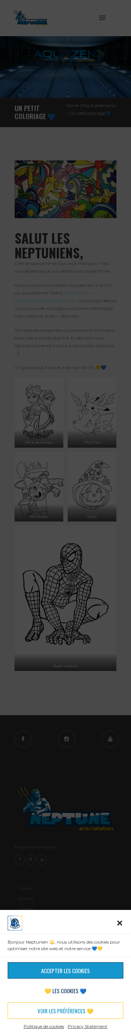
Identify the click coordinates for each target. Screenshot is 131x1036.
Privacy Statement (87, 1026)
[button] (119, 923)
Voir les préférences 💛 (65, 1011)
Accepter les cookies (65, 971)
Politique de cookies (44, 1026)
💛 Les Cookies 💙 (65, 991)
